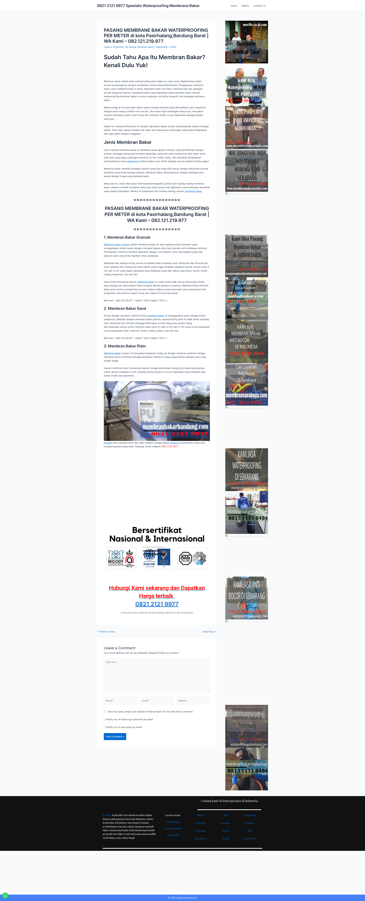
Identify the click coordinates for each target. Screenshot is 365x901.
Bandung (201, 822)
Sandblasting (173, 821)
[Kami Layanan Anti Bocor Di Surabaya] (246, 384)
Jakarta (200, 815)
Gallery (245, 5)
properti (108, 442)
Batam (225, 830)
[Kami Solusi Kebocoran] (246, 298)
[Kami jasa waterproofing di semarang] (246, 469)
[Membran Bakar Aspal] (246, 84)
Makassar (250, 822)
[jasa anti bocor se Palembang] (246, 726)
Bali (225, 815)
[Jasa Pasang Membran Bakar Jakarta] (246, 255)
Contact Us (260, 5)
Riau (250, 830)
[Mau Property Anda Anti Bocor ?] (246, 640)
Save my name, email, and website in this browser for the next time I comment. (150, 711)
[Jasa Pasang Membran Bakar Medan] (246, 170)
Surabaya (225, 822)
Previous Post (106, 631)
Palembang (250, 815)
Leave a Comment (113, 46)
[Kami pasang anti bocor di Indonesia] (246, 683)
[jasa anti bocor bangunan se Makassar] (246, 769)
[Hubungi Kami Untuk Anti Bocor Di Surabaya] (246, 213)
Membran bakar (112, 353)
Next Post (209, 631)
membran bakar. (193, 191)
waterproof (133, 161)
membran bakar (145, 281)
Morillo (106, 815)
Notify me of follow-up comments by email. (130, 719)
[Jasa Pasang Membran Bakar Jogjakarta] (246, 427)
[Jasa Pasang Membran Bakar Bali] (246, 127)
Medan (225, 838)
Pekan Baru (250, 838)
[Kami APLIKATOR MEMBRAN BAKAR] (246, 341)
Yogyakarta (201, 838)
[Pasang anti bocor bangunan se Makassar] (246, 512)
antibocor (175, 442)
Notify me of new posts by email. (124, 727)
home (234, 5)
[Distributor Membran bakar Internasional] (246, 42)
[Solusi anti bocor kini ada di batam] (246, 555)
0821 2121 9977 (157, 604)
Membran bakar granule (116, 244)
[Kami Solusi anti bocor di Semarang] (246, 598)
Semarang (200, 830)
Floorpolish (173, 835)
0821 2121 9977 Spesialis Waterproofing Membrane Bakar (148, 5)
